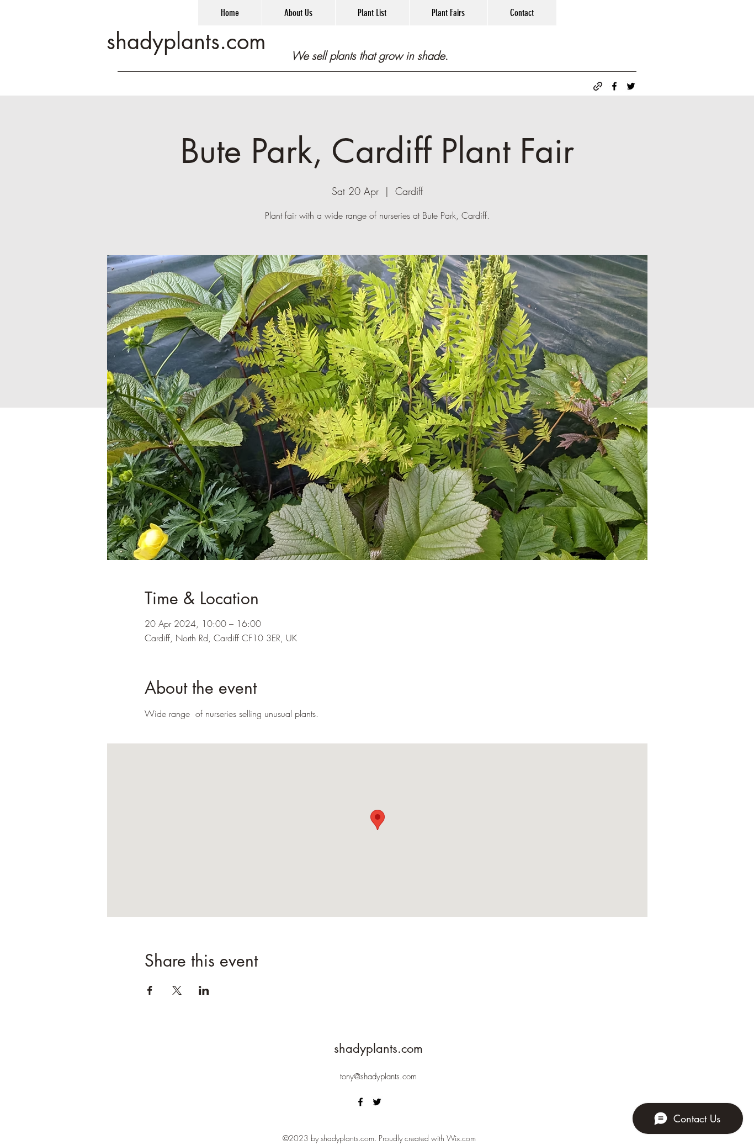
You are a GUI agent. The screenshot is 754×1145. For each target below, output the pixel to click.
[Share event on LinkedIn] (204, 990)
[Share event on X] (177, 990)
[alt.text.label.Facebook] (614, 86)
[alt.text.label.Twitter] (630, 86)
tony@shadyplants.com (378, 1076)
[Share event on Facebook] (150, 990)
